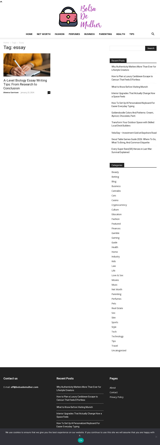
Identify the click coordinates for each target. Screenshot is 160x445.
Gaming (115, 237)
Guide (114, 242)
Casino (115, 200)
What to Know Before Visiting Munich (130, 87)
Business (89, 34)
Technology (117, 336)
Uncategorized (119, 350)
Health (120, 34)
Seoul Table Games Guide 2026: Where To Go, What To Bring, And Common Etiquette (134, 141)
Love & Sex (117, 275)
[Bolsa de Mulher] (80, 16)
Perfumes (74, 34)
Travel (115, 345)
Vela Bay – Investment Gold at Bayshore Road (134, 133)
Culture (115, 209)
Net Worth (43, 34)
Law (114, 265)
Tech (114, 331)
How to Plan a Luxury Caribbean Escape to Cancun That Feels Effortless (132, 78)
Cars (114, 195)
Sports (115, 322)
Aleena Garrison (11, 92)
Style (114, 326)
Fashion (59, 34)
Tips (131, 34)
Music (115, 284)
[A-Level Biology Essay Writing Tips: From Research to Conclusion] (26, 65)
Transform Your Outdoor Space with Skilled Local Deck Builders (133, 124)
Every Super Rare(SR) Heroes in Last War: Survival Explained (132, 150)
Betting (115, 176)
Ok (80, 440)
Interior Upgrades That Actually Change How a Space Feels (133, 95)
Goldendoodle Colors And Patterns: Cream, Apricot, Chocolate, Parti (133, 114)
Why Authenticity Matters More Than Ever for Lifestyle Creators (134, 68)
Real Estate (117, 308)
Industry (116, 256)
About (113, 387)
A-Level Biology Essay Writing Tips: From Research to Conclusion (25, 84)
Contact (114, 392)
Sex (113, 312)
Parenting (105, 34)
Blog (114, 181)
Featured (116, 223)
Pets (114, 303)
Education (117, 214)
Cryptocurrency (119, 204)
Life (113, 270)
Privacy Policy (116, 397)
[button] (153, 34)
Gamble (115, 233)
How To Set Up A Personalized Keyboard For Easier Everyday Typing (133, 104)
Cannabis (116, 190)
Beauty (115, 172)
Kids (114, 261)
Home (29, 34)
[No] (156, 436)
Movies (115, 280)
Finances (116, 228)
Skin (114, 317)
